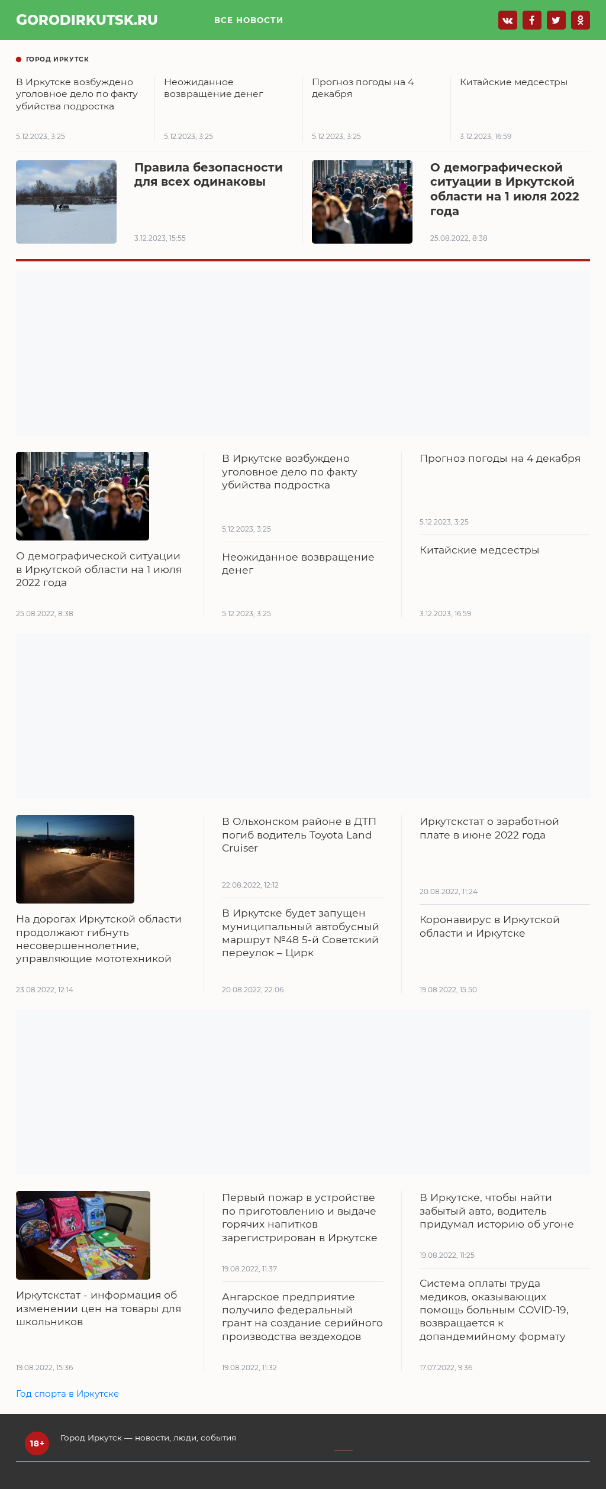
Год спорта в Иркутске (67, 1393)
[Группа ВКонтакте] (507, 20)
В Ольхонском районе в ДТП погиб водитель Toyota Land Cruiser (299, 834)
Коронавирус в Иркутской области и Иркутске (490, 925)
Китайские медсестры (480, 549)
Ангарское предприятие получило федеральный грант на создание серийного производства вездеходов (302, 1316)
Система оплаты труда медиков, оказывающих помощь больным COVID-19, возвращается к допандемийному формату (494, 1309)
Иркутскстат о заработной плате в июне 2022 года (489, 827)
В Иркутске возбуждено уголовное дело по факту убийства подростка (289, 471)
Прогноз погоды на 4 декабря (500, 458)
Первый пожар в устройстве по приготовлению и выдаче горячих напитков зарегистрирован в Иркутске (300, 1217)
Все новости (248, 20)
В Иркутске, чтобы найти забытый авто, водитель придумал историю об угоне (497, 1210)
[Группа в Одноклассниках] (580, 20)
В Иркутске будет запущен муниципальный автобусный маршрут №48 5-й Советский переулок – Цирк (300, 933)
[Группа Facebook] (532, 20)
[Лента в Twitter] (556, 20)
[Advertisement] (303, 353)
